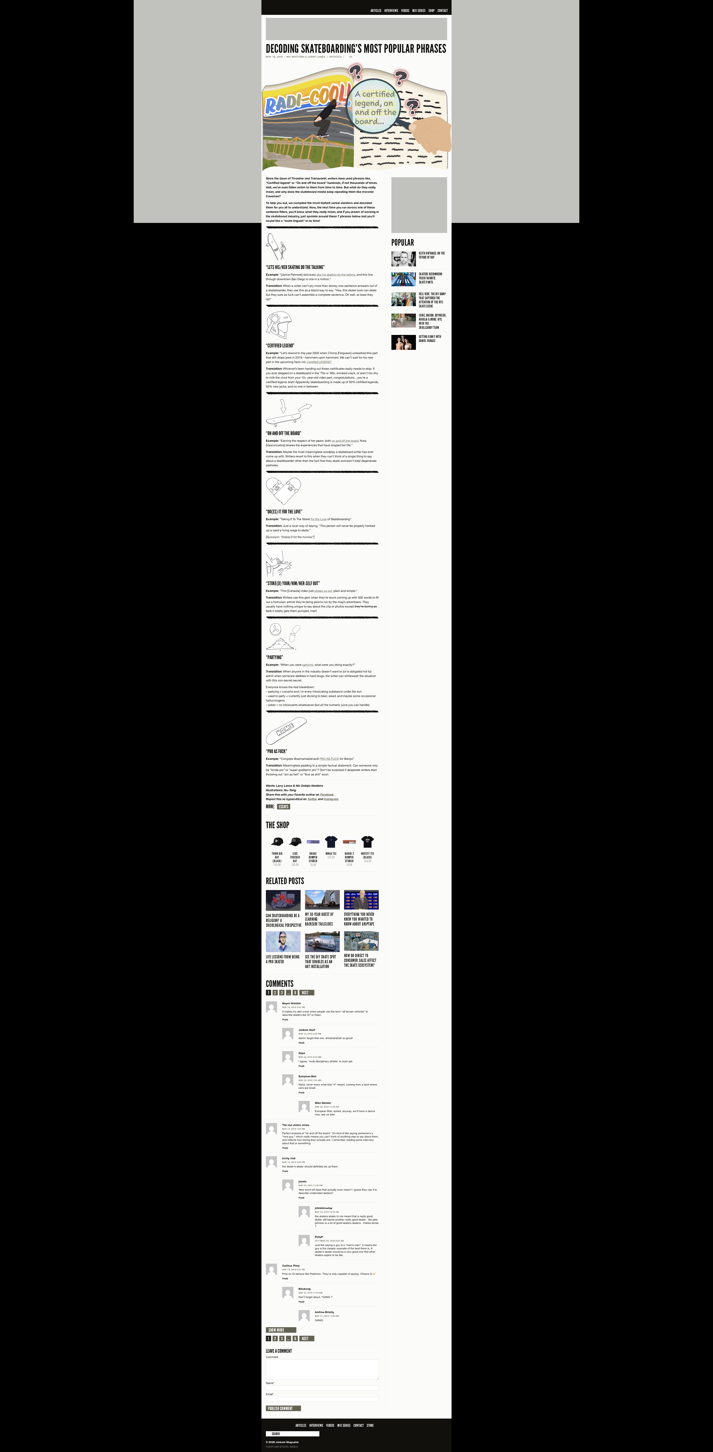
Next (305, 992)
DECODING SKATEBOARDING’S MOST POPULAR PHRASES (356, 49)
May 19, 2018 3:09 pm (293, 1162)
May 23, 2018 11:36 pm (311, 1185)
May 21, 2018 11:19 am (311, 1292)
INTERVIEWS (391, 10)
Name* (270, 1383)
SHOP (432, 10)
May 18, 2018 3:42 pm (293, 1007)
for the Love (319, 519)
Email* (270, 1394)
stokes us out (323, 590)
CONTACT (443, 10)
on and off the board (345, 440)
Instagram (331, 799)
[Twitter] (421, 4)
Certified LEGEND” (319, 362)
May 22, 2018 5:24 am (310, 1057)
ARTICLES (376, 10)
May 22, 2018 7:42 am (310, 1080)
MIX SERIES (419, 10)
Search (268, 1433)
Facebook (327, 794)
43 (349, 56)
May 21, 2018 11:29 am (327, 1316)
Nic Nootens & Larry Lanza (305, 56)
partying (307, 664)
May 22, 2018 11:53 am (327, 1107)
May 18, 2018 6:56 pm (310, 1034)
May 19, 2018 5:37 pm (293, 1269)
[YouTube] (435, 4)
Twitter (312, 799)
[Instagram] (427, 4)
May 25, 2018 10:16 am (327, 1212)
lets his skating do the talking (336, 274)
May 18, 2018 (274, 56)
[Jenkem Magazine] (292, 7)
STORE (370, 1425)
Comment (272, 1357)
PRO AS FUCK (329, 758)
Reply (285, 1019)
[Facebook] (415, 4)
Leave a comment (279, 1351)
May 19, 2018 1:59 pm (293, 1129)
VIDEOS (405, 10)
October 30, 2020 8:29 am (329, 1240)
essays (283, 806)
